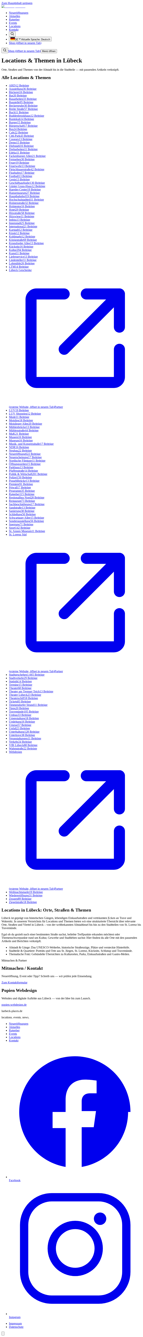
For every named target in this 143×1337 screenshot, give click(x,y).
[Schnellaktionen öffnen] (2, 1334)
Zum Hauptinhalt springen (16, 3)
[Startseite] (13, 6)
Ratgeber (14, 19)
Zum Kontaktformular (14, 982)
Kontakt (13, 29)
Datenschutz (16, 1326)
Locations (14, 26)
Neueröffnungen (18, 12)
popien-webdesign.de (14, 1004)
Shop (25, 43)
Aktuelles (14, 16)
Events (13, 22)
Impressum (15, 1323)
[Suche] (12, 34)
